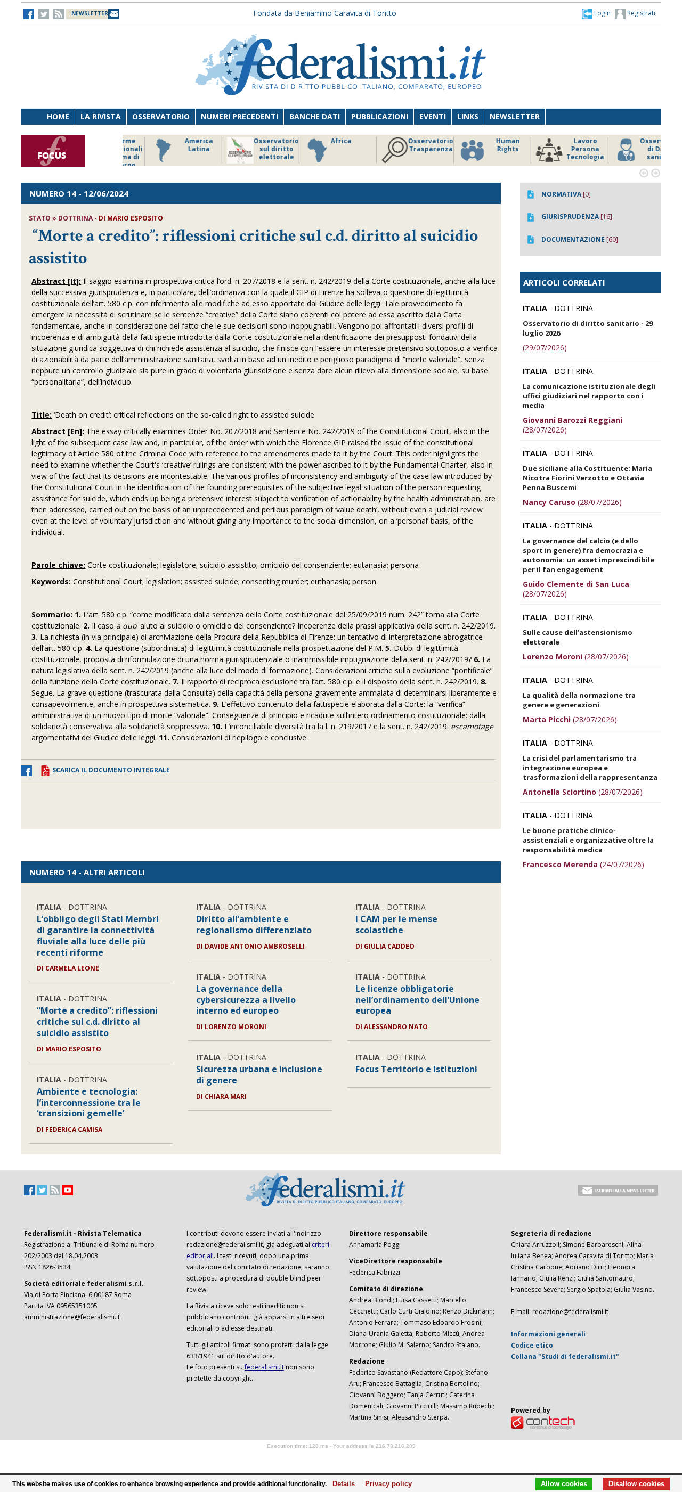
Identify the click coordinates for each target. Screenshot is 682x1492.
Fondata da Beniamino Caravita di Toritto (324, 13)
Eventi (432, 116)
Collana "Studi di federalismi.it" (565, 1356)
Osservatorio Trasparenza (404, 145)
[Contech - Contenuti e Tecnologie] (543, 1421)
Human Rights (482, 145)
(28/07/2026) (572, 425)
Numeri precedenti (239, 116)
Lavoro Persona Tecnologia (559, 149)
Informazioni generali (548, 1334)
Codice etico (532, 1345)
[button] (596, 13)
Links (467, 116)
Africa (315, 141)
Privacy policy (385, 1484)
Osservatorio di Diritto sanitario (636, 149)
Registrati (640, 13)
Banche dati (314, 116)
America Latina (173, 145)
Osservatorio (161, 116)
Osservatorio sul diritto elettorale (250, 149)
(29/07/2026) (545, 348)
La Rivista (100, 116)
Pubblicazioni (379, 116)
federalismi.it (264, 1367)
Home (58, 116)
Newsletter (515, 116)
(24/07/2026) (583, 864)
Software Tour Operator (341, 1458)
